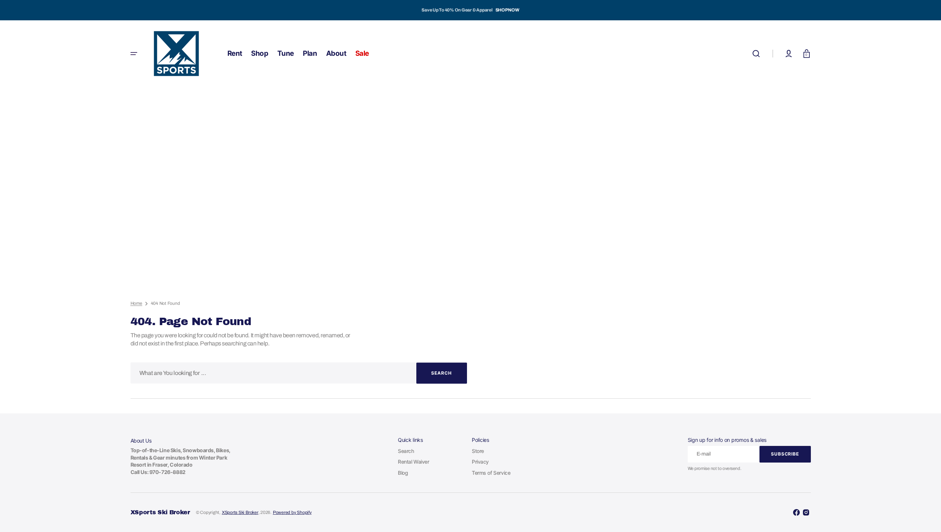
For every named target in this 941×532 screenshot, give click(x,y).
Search (406, 451)
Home (136, 303)
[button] (756, 53)
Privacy (480, 461)
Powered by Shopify (292, 512)
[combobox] (299, 372)
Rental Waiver (413, 461)
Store (478, 451)
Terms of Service (491, 473)
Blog (403, 473)
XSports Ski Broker (240, 512)
